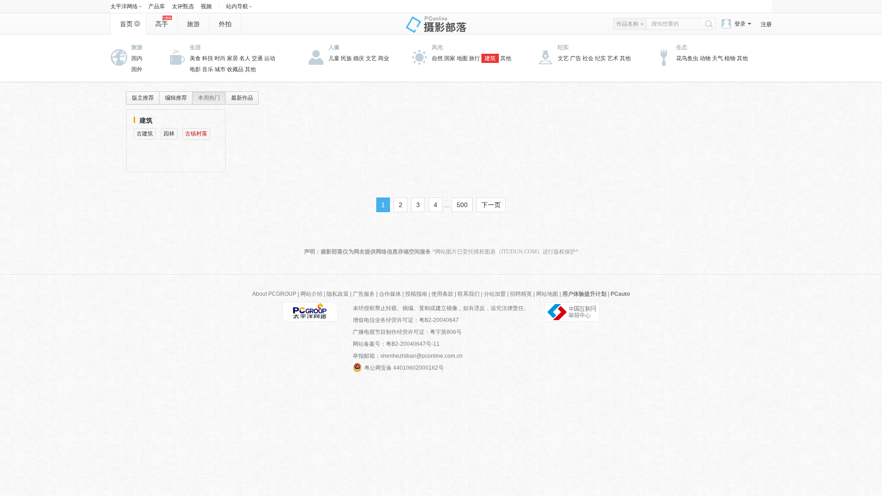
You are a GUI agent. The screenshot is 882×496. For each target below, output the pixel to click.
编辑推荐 (176, 98)
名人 (244, 58)
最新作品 (242, 98)
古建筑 (144, 133)
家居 (232, 58)
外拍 (225, 24)
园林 (169, 133)
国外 (136, 69)
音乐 (207, 69)
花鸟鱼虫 (687, 58)
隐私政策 (338, 294)
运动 (269, 58)
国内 (136, 58)
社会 (588, 58)
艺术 (612, 58)
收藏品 (235, 69)
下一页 (491, 205)
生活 (195, 47)
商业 (383, 58)
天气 (717, 58)
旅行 (474, 58)
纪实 (563, 47)
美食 (195, 58)
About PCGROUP (274, 294)
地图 (462, 58)
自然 (437, 58)
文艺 (371, 58)
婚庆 (358, 58)
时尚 (220, 58)
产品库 (156, 6)
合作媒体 (390, 294)
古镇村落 (196, 133)
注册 (766, 24)
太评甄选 (183, 6)
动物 (705, 58)
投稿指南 (416, 294)
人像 (333, 47)
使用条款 (442, 294)
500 (462, 205)
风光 (437, 47)
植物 (729, 58)
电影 (195, 69)
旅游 (193, 24)
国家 (449, 58)
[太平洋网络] (310, 311)
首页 (126, 24)
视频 (206, 6)
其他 (250, 69)
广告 (575, 58)
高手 (161, 24)
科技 (207, 58)
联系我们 (469, 294)
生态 (681, 47)
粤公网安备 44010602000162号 (404, 368)
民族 (346, 58)
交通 (257, 58)
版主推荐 (143, 98)
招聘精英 (521, 294)
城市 (220, 69)
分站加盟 (495, 294)
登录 (740, 24)
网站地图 (547, 294)
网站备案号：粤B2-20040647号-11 (396, 344)
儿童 (333, 58)
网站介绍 (311, 294)
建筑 (490, 58)
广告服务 (364, 294)
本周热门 (209, 98)
